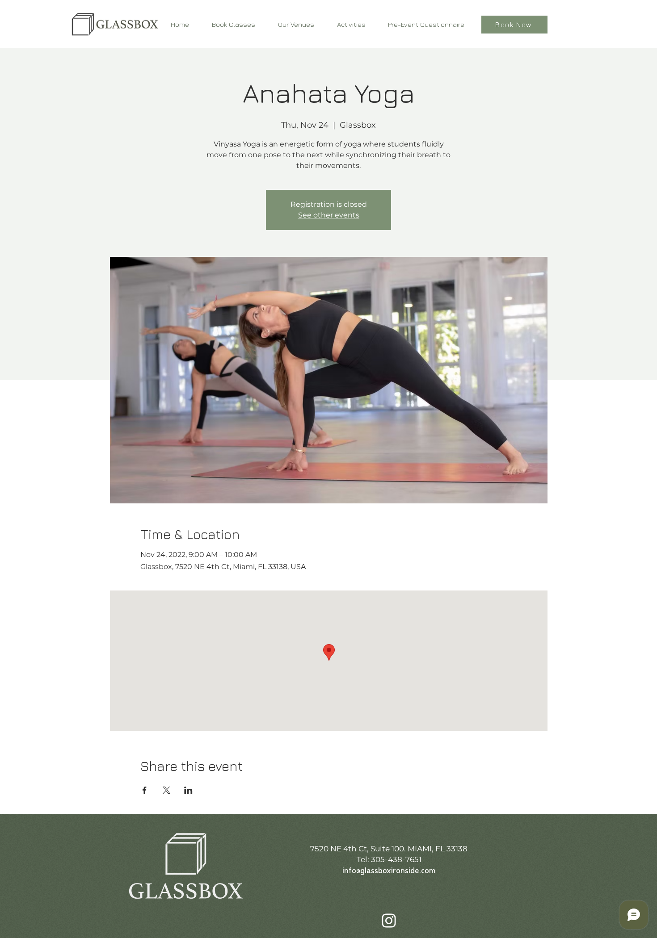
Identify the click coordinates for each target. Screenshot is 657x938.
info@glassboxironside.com (388, 871)
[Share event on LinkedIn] (188, 790)
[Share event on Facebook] (144, 790)
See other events (328, 215)
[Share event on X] (166, 790)
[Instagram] (388, 920)
